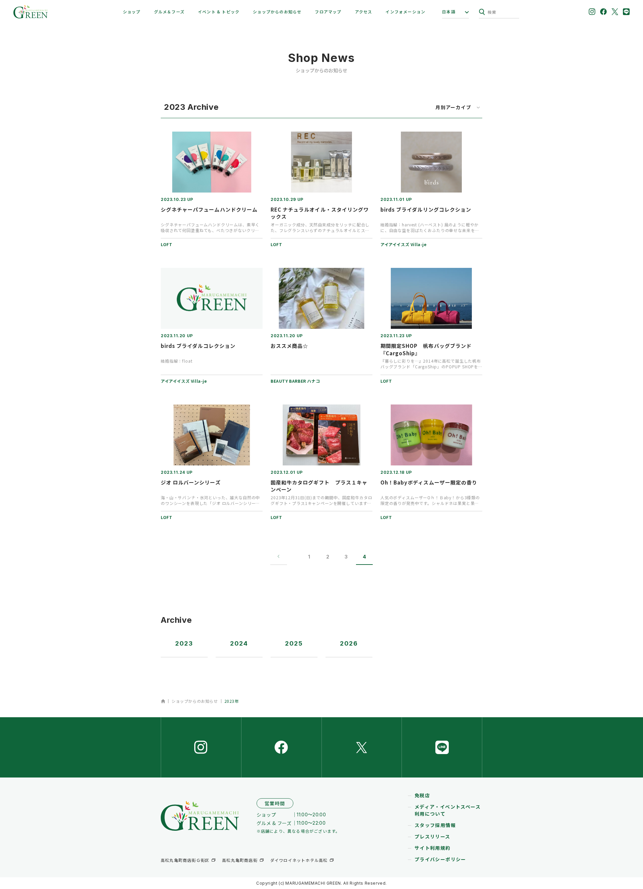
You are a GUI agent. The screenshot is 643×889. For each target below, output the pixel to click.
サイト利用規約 (433, 847)
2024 (239, 643)
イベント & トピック (218, 11)
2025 (294, 643)
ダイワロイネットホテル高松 (299, 860)
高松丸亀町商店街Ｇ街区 (185, 860)
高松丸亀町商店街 (240, 860)
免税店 (422, 795)
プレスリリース (432, 836)
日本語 (448, 12)
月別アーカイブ (453, 107)
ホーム (163, 701)
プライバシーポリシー (440, 859)
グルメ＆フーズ (169, 11)
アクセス (363, 11)
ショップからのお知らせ (277, 11)
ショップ (132, 11)
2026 (349, 643)
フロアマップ (328, 11)
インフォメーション (405, 11)
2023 (184, 643)
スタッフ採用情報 (435, 825)
